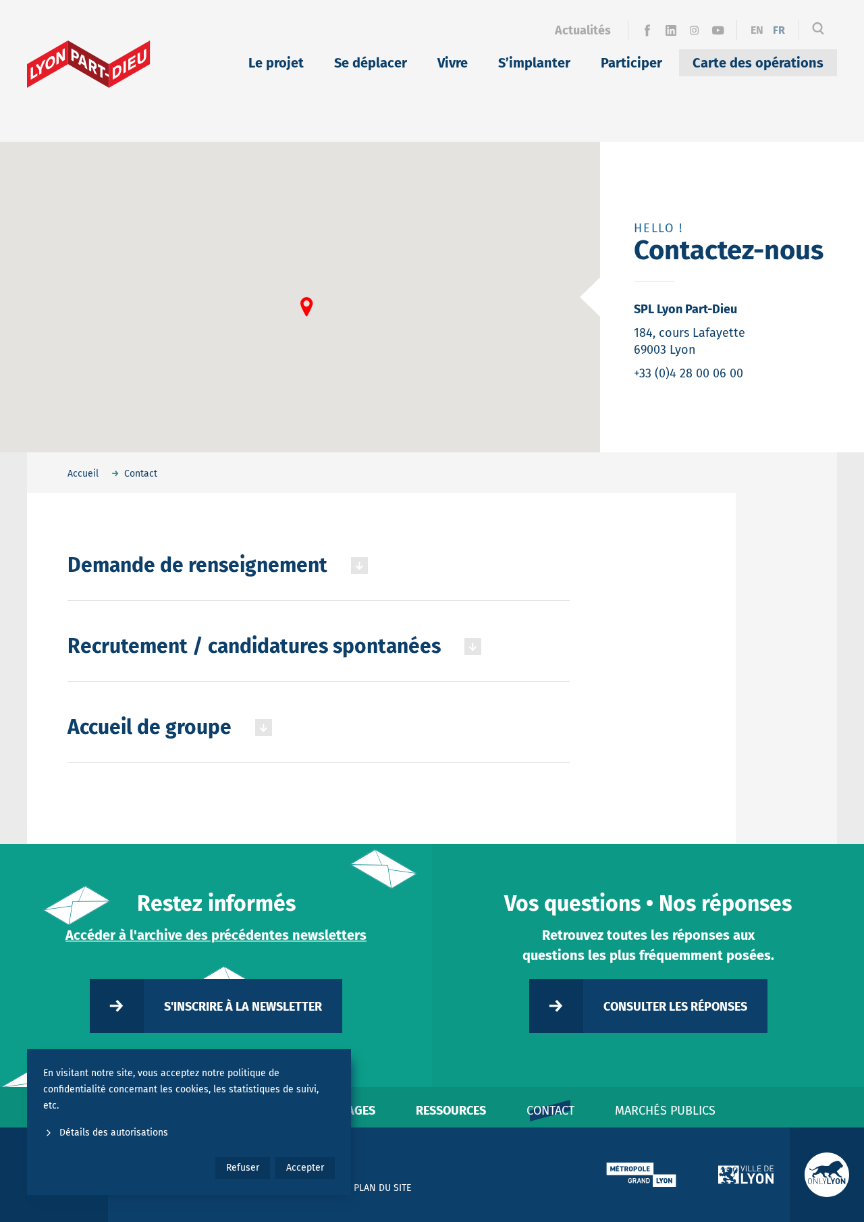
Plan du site (382, 1188)
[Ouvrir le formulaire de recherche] (818, 30)
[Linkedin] (670, 30)
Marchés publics (665, 1110)
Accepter (305, 1167)
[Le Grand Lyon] (641, 1174)
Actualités (583, 30)
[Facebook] (647, 30)
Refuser (242, 1167)
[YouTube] (718, 30)
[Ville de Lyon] (746, 1174)
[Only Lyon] (827, 1174)
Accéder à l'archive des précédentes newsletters (216, 935)
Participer (631, 63)
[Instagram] (694, 30)
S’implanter (534, 63)
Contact (550, 1110)
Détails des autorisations (113, 1132)
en (757, 30)
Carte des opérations (758, 63)
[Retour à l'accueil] (89, 64)
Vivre (452, 63)
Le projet (276, 63)
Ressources (451, 1110)
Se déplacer (370, 63)
